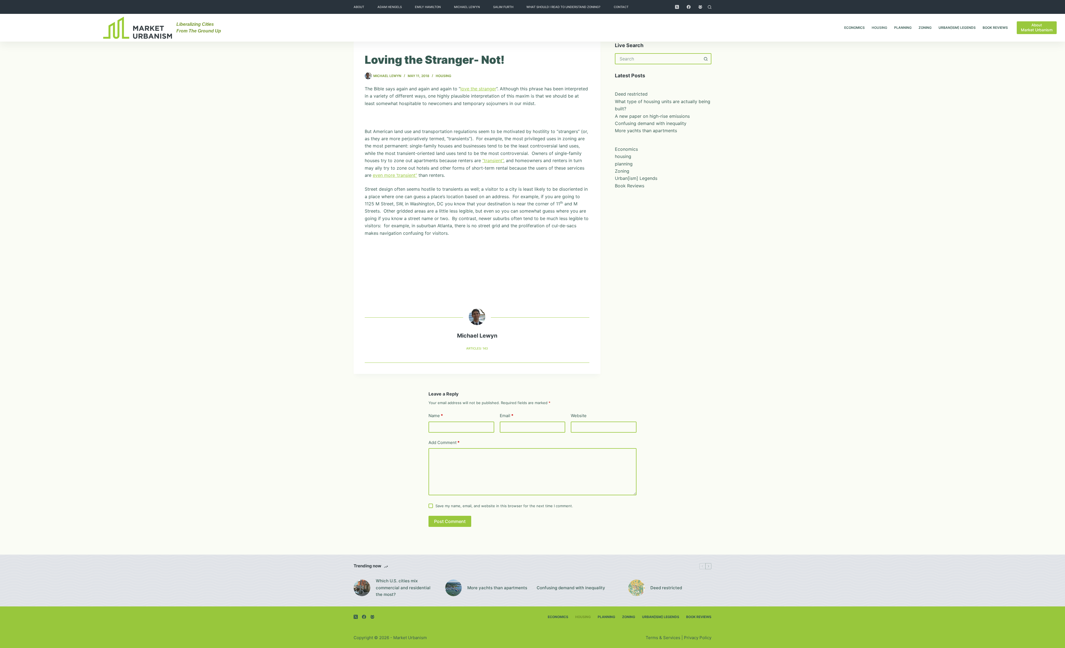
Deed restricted (631, 94)
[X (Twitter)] (677, 7)
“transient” (492, 160)
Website (579, 415)
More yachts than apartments (646, 130)
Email (506, 415)
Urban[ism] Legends (957, 27)
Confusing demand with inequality (650, 123)
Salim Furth (503, 7)
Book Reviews (995, 27)
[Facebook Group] (700, 7)
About (359, 7)
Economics (854, 27)
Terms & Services (663, 637)
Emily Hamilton (428, 7)
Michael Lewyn (467, 7)
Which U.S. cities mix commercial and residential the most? (403, 587)
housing (879, 27)
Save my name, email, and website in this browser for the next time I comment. (504, 506)
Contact (621, 7)
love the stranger (478, 88)
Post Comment (450, 521)
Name (435, 415)
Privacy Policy (697, 637)
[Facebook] (689, 7)
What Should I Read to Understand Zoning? (563, 7)
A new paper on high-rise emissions (652, 116)
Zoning (925, 27)
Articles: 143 (477, 348)
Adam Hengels (389, 7)
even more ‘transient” (395, 175)
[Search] (709, 7)
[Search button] (705, 58)
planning (903, 27)
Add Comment (444, 442)
